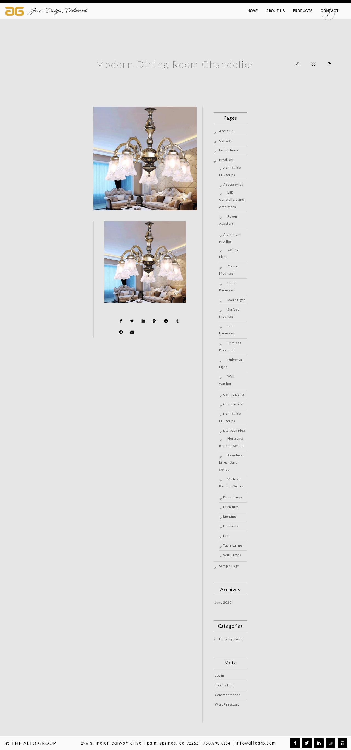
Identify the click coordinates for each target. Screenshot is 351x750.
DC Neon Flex (234, 430)
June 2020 (223, 602)
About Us (275, 11)
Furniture (231, 507)
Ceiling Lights (234, 394)
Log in (219, 675)
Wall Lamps (232, 555)
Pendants (230, 526)
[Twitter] (307, 743)
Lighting (229, 516)
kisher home (229, 150)
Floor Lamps (233, 497)
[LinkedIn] (319, 743)
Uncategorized (231, 639)
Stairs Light (236, 300)
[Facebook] (295, 743)
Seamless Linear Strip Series (231, 462)
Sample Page (229, 566)
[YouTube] (342, 743)
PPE (226, 536)
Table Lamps (233, 545)
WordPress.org (227, 704)
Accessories (233, 184)
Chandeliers (233, 404)
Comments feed (228, 695)
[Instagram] (330, 743)
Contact (225, 140)
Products (303, 11)
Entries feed (224, 685)
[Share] (120, 321)
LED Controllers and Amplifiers (231, 199)
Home (253, 11)
